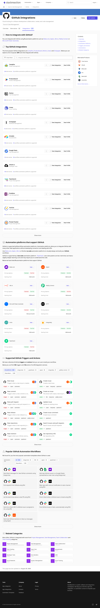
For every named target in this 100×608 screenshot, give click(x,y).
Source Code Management (15, 7)
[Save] (46, 65)
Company (48, 2)
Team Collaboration (62, 537)
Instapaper (57, 51)
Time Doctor (85, 61)
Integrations (82, 41)
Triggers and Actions (84, 45)
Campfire (30, 51)
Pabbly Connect (63, 39)
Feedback (21, 592)
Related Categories (84, 50)
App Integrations (6, 589)
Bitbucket (84, 69)
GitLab (83, 65)
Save (75, 18)
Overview (81, 39)
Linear (49, 51)
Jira (82, 72)
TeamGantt (12, 179)
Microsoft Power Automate (10, 41)
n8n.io (56, 39)
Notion (45, 51)
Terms (36, 589)
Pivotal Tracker (13, 222)
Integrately (49, 322)
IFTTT (47, 304)
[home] (3, 7)
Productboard (38, 51)
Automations (82, 48)
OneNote (12, 193)
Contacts (21, 589)
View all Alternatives (83, 84)
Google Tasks (13, 150)
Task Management (50, 537)
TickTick (11, 207)
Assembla (84, 80)
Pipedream (40, 256)
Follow (83, 18)
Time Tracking (6, 539)
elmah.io (12, 165)
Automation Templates (8, 592)
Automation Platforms (84, 43)
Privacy (37, 586)
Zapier (52, 39)
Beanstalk (84, 76)
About (20, 586)
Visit (92, 18)
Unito (10, 322)
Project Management (37, 537)
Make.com (46, 39)
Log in (95, 2)
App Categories (6, 586)
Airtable (11, 136)
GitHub (27, 7)
